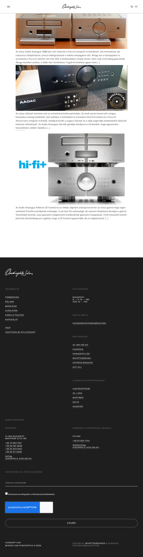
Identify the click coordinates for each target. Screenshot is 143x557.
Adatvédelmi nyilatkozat (20, 332)
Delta (76, 402)
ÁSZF (8, 328)
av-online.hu (80, 345)
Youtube (101, 323)
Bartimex (78, 397)
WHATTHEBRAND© (95, 543)
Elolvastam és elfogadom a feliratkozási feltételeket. (31, 494)
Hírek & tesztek (14, 315)
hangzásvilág (81, 354)
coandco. (78, 349)
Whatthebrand (82, 358)
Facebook (78, 323)
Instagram (90, 323)
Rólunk (9, 302)
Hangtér (78, 406)
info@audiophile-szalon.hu (18, 457)
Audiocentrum (81, 389)
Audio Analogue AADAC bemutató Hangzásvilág (19, 64)
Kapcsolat (11, 319)
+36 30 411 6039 (13, 452)
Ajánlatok (11, 310)
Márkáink (11, 306)
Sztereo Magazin (83, 362)
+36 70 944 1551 (13, 443)
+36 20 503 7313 (81, 441)
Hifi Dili (77, 367)
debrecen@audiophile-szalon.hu (86, 446)
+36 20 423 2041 (13, 449)
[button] (8, 7)
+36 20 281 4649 (13, 446)
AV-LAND (77, 393)
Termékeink (12, 297)
